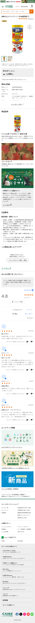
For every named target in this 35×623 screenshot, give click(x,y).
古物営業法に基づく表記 (24, 510)
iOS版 (2, 541)
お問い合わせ (21, 531)
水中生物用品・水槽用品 (18, 494)
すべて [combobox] (29, 309)
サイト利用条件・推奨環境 (24, 529)
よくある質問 (4, 531)
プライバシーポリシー (23, 526)
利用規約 (3, 529)
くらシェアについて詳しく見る (17, 260)
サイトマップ (4, 510)
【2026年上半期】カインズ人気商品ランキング (15, 468)
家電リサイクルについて (24, 515)
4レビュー (31, 18)
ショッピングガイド (6, 526)
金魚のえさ (4, 496)
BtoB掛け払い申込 (22, 517)
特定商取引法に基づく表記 (24, 507)
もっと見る (6, 205)
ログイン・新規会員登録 (21, 6)
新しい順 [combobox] (28, 314)
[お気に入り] (29, 27)
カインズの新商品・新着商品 (9, 489)
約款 (20, 280)
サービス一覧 (4, 507)
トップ (3, 494)
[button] (31, 11)
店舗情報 (3, 512)
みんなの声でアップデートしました (11, 447)
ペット (8, 494)
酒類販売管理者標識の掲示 (24, 512)
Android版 (20, 541)
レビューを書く (18, 302)
